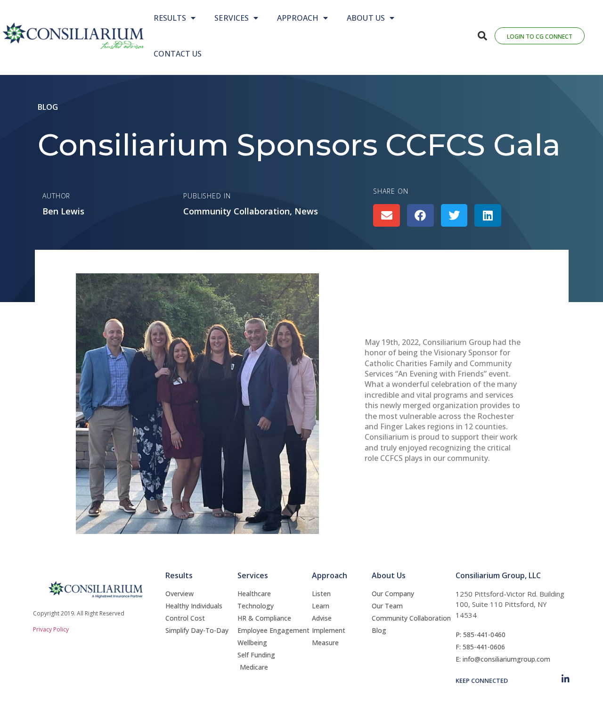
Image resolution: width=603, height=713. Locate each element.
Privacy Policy (51, 629)
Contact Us (178, 54)
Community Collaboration (236, 211)
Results (170, 18)
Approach (297, 18)
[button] (482, 35)
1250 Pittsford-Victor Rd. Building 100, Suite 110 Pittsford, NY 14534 (510, 604)
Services (231, 18)
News (306, 211)
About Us (366, 18)
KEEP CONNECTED (482, 680)
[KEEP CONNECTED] (565, 678)
